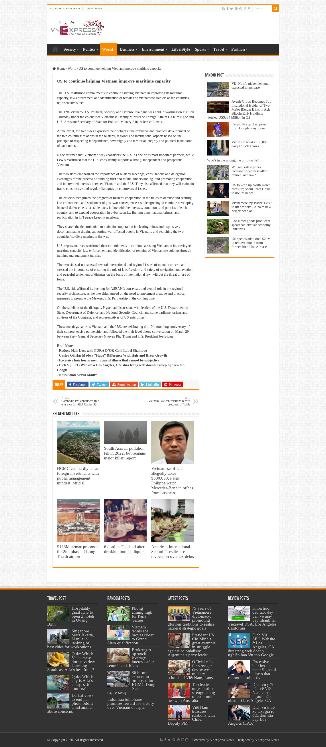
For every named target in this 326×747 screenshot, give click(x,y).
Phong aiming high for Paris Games (142, 614)
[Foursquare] (244, 8)
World (107, 49)
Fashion (238, 49)
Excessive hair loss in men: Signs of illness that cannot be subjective (109, 360)
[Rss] (223, 8)
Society (70, 49)
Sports (200, 49)
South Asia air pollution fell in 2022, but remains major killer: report (125, 453)
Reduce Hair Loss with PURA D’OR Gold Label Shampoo (103, 350)
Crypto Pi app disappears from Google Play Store (249, 126)
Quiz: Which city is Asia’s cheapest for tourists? (82, 682)
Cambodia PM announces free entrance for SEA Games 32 (80, 401)
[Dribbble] (240, 8)
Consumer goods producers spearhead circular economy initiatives (251, 225)
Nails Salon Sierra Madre (78, 375)
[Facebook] (227, 8)
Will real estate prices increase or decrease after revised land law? (249, 171)
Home (55, 49)
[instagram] (249, 8)
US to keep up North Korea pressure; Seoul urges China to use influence (251, 189)
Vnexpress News (222, 740)
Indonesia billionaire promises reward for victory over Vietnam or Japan (130, 703)
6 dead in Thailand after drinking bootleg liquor (124, 549)
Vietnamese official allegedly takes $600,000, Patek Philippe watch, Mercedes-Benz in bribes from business (172, 480)
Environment (153, 49)
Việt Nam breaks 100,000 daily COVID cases (249, 144)
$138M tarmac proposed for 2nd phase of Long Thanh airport (78, 551)
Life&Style (180, 49)
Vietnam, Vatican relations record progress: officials (169, 401)
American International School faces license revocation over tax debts (172, 551)
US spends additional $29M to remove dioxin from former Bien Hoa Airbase (251, 243)
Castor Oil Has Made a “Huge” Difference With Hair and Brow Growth (113, 355)
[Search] (275, 8)
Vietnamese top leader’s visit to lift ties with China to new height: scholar (251, 207)
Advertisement (94, 8)
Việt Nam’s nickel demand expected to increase (250, 85)
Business (127, 49)
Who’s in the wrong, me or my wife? (233, 160)
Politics (89, 49)
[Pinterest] (236, 8)
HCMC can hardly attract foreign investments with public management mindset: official (78, 475)
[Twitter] (232, 8)
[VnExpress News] (77, 28)
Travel (218, 49)
